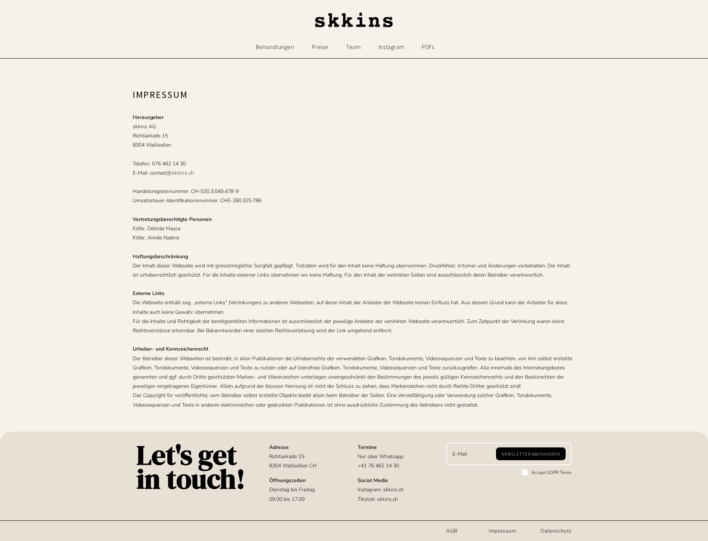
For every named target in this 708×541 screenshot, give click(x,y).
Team (353, 46)
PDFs (428, 46)
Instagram (391, 46)
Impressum (502, 530)
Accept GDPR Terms (551, 472)
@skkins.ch (180, 172)
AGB (452, 530)
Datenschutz (556, 530)
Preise (320, 46)
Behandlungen (275, 46)
